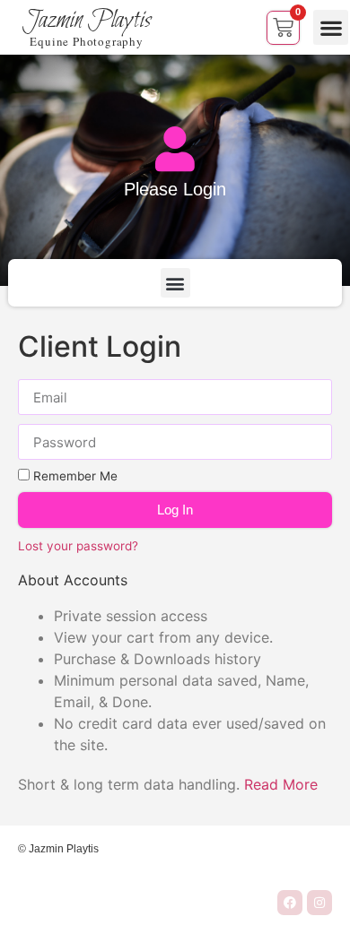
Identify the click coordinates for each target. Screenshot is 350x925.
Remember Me (74, 476)
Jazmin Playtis (87, 21)
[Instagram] (319, 902)
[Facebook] (289, 902)
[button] (330, 27)
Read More (281, 784)
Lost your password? (78, 546)
